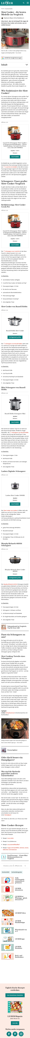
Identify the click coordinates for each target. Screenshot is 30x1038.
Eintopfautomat (10, 713)
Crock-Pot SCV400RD (11, 167)
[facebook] (9, 1034)
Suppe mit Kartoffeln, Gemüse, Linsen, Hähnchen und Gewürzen (16, 849)
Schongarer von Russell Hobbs (13, 344)
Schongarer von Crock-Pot (12, 251)
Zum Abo (15, 1023)
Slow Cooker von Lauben (10, 510)
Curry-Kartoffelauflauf (13, 845)
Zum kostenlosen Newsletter (15, 995)
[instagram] (21, 1034)
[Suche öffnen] (23, 3)
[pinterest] (15, 1034)
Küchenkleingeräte (17, 872)
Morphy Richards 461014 (10, 584)
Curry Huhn (10, 838)
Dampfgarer (8, 815)
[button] (15, 64)
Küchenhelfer (9, 9)
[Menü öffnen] (28, 3)
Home (2, 9)
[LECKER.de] (7, 3)
